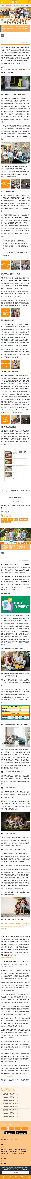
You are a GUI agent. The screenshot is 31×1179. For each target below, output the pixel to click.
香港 (3, 522)
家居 (9, 522)
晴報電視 (9, 5)
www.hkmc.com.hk (7, 957)
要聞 (8, 1139)
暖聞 (15, 1139)
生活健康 (17, 1149)
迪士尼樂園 (24, 519)
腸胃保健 (17, 1151)
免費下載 (15, 501)
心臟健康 (11, 1151)
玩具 (16, 519)
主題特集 (16, 5)
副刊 (27, 5)
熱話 (12, 1139)
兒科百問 (23, 1151)
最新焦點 (3, 1139)
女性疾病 (3, 1153)
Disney (4, 519)
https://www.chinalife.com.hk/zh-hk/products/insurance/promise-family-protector (14, 926)
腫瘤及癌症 (4, 1151)
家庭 (2, 36)
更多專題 (21, 1153)
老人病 (9, 1153)
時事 (22, 5)
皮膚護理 (14, 1153)
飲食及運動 (10, 1149)
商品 (10, 519)
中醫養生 (23, 1149)
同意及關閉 (15, 1172)
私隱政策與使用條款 (16, 1169)
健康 (3, 5)
